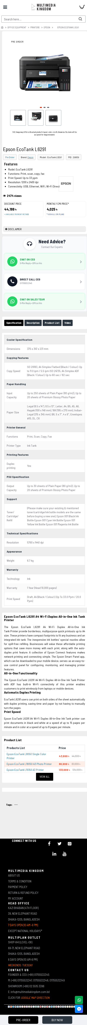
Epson (47, 27)
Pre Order (9, 157)
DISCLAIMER (15, 229)
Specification (13, 322)
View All (45, 776)
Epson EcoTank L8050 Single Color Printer (26, 756)
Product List (52, 322)
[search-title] (80, 19)
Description (33, 322)
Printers (35, 27)
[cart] (82, 7)
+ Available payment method (16, 214)
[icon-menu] (49, 844)
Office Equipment (16, 27)
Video (68, 322)
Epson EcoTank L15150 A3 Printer (25, 769)
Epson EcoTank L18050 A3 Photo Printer (29, 764)
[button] (41, 107)
